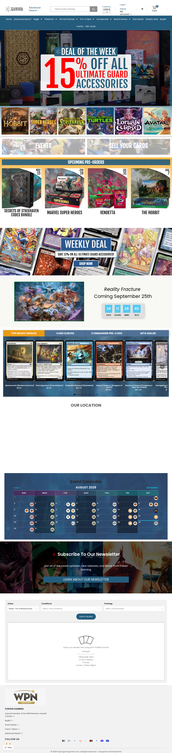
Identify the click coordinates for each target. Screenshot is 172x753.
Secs (136, 315)
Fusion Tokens (11, 729)
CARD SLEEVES (65, 333)
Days (109, 315)
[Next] (166, 68)
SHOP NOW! (86, 264)
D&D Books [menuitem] (138, 19)
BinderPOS (117, 751)
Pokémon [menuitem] (49, 19)
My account (125, 13)
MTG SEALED (148, 333)
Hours (118, 315)
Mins (127, 315)
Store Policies (11, 725)
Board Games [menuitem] (120, 19)
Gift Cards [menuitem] (90, 26)
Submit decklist (86, 616)
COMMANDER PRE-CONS (106, 333)
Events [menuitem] (80, 26)
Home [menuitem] (9, 19)
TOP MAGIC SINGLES (24, 333)
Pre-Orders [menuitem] (85, 19)
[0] (154, 7)
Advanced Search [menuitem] (22, 19)
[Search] (93, 9)
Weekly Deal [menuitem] (152, 19)
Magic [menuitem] (36, 19)
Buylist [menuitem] (163, 19)
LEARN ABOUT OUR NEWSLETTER (86, 579)
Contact (9, 716)
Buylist (8, 720)
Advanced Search (13, 733)
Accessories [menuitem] (103, 19)
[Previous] (5, 68)
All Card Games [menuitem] (67, 19)
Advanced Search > (34, 9)
